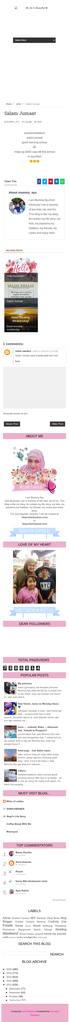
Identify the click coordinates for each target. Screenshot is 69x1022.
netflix (6, 937)
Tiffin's (22, 770)
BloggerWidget (59, 900)
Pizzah (19, 871)
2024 (9, 977)
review (19, 937)
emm (39, 122)
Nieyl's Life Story (16, 816)
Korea (19, 925)
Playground (24, 929)
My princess (25, 683)
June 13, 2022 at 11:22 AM (45, 351)
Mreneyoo (12, 831)
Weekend (10, 933)
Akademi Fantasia (21, 918)
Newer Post (12, 424)
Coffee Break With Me (19, 824)
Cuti (63, 921)
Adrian (7, 918)
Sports (37, 929)
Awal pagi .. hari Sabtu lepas (34, 750)
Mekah (28, 926)
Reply (17, 361)
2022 (9, 984)
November (15, 992)
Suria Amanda (23, 351)
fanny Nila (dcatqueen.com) (31, 881)
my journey (59, 933)
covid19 (39, 934)
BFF (33, 918)
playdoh (13, 937)
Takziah (48, 929)
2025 (9, 973)
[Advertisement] (34, 75)
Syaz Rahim (22, 890)
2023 (9, 980)
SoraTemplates (28, 1011)
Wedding (60, 929)
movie (47, 933)
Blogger (7, 921)
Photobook (60, 925)
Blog (63, 918)
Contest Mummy (35, 921)
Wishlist (23, 934)
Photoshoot (9, 929)
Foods (8, 925)
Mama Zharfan (24, 852)
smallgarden (30, 937)
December (15, 988)
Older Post (57, 424)
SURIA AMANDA (15, 808)
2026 (9, 969)
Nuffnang (48, 925)
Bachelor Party (45, 918)
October (13, 996)
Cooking (53, 921)
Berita (57, 918)
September (15, 1000)
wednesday (42, 937)
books (31, 934)
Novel (36, 925)
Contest (19, 921)
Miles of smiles (15, 801)
